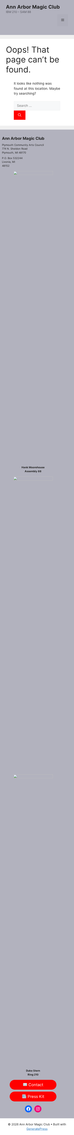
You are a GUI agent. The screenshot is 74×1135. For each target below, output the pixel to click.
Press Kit (35, 1096)
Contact (35, 1084)
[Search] (19, 115)
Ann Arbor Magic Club (33, 7)
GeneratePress (37, 1129)
